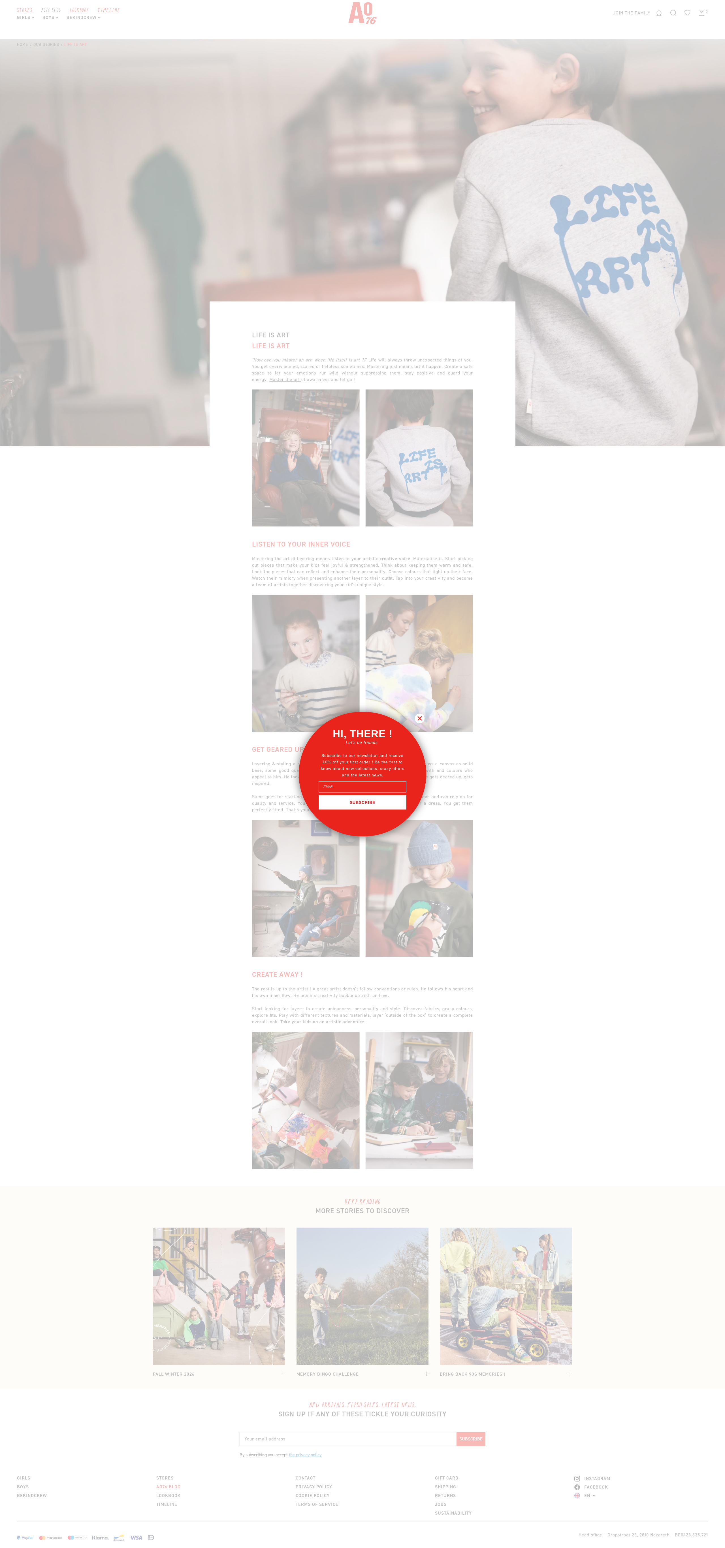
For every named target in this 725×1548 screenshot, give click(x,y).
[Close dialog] (419, 718)
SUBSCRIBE (362, 802)
